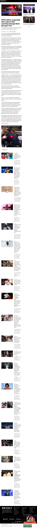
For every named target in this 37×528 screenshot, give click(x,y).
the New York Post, (9, 41)
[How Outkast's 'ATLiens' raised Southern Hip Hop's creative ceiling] (7, 282)
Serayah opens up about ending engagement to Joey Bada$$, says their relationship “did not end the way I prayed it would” (17, 476)
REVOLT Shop (32, 512)
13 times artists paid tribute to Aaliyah (17, 353)
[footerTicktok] (15, 523)
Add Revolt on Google (13, 31)
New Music (15, 186)
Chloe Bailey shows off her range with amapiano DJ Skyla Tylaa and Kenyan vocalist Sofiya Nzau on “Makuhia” (17, 191)
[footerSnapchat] (17, 523)
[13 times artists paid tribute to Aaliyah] (7, 354)
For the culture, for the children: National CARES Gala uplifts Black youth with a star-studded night (28, 15)
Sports (15, 223)
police (5, 97)
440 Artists (15, 514)
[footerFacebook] (20, 523)
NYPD (3, 33)
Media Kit (23, 512)
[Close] (36, 526)
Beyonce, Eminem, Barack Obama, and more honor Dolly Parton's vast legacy (17, 339)
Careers (23, 513)
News (15, 260)
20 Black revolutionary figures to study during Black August (17, 156)
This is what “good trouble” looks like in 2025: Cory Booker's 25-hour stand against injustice (29, 24)
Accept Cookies (27, 526)
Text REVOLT (31, 511)
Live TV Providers (16, 511)
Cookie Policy (10, 526)
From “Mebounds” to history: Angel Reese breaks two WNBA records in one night (17, 444)
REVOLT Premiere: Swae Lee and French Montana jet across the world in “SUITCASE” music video (17, 427)
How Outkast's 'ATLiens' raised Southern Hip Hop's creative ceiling (17, 282)
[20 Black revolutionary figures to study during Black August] (7, 156)
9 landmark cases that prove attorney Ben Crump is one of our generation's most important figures (17, 494)
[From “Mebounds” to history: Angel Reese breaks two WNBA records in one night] (7, 443)
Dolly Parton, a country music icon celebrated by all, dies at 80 (17, 459)
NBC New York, (11, 59)
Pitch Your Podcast (16, 512)
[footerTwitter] (22, 523)
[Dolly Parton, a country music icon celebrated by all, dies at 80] (7, 459)
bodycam (10, 52)
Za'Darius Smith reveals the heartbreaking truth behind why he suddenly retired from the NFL (17, 228)
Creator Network (16, 513)
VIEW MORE (29, 26)
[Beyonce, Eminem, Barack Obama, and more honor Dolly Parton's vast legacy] (7, 338)
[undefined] (29, 10)
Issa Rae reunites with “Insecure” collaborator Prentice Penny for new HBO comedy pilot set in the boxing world (17, 389)
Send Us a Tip (24, 511)
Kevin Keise (3, 31)
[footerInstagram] (13, 523)
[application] (30, 519)
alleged (14, 110)
